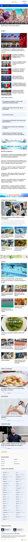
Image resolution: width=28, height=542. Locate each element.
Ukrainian (20, 512)
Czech (5, 488)
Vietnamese (20, 516)
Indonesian (8, 512)
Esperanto (7, 492)
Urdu (18, 514)
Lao (17, 472)
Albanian (6, 472)
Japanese (6, 516)
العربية (15, 461)
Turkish (19, 510)
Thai (18, 508)
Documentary (17, 463)
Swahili (19, 503)
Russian (19, 494)
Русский (2, 463)
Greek (6, 501)
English (2, 459)
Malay (20, 474)
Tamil (18, 505)
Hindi (5, 508)
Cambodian (6, 483)
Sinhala (19, 499)
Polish (18, 485)
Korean (6, 519)
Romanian (20, 492)
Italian (6, 514)
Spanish (19, 501)
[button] (5, 448)
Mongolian (20, 476)
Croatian (6, 485)
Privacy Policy (3, 539)
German (6, 499)
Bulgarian (7, 481)
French (6, 496)
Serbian (19, 496)
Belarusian (7, 476)
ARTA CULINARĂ (6, 368)
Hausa (5, 503)
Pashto (18, 490)
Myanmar (20, 479)
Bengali (5, 479)
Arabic (5, 474)
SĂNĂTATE (4, 396)
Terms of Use (10, 539)
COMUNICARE (5, 424)
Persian (19, 483)
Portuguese (20, 488)
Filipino (6, 494)
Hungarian (7, 510)
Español (15, 459)
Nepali (18, 481)
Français (3, 461)
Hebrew (6, 505)
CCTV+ (2, 465)
